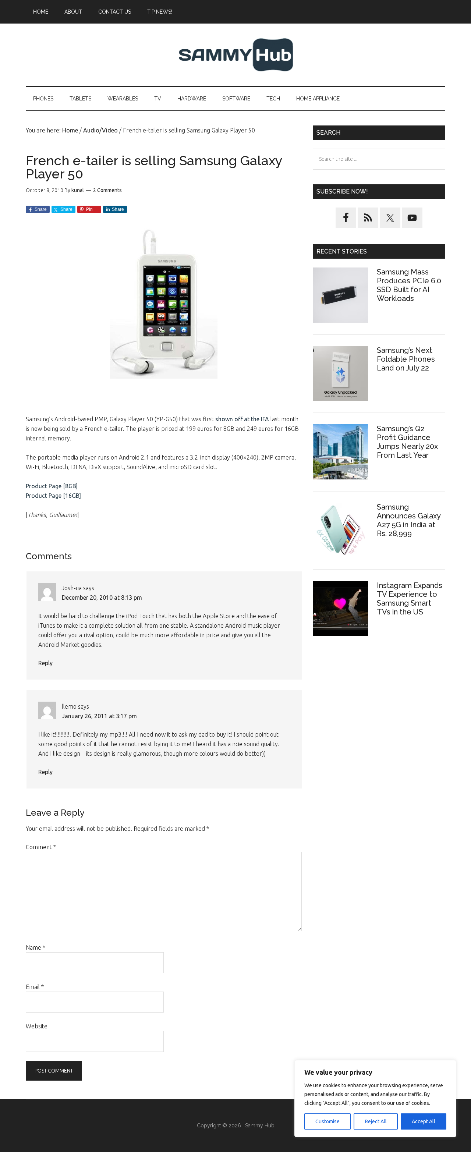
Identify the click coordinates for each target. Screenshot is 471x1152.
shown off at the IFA (242, 419)
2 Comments (107, 190)
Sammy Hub (235, 54)
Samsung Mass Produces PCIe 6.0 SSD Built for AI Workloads (409, 285)
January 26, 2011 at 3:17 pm (99, 716)
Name (35, 947)
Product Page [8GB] (52, 486)
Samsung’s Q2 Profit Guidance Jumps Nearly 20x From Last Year (407, 442)
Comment (41, 847)
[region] (375, 1098)
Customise (327, 1121)
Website (36, 1026)
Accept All (423, 1121)
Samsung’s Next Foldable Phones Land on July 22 (406, 359)
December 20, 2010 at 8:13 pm (102, 597)
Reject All (376, 1121)
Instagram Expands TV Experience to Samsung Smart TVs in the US (409, 598)
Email (35, 986)
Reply (45, 663)
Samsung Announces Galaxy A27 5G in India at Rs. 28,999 (408, 520)
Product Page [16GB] (53, 495)
